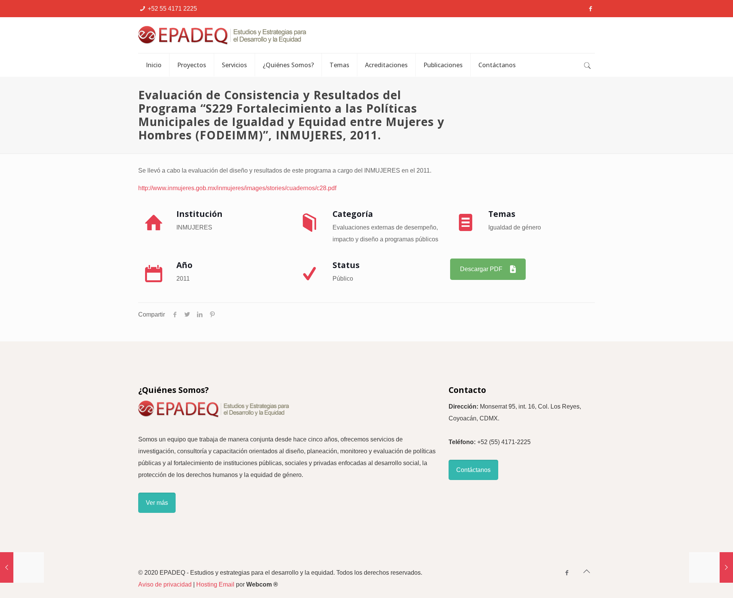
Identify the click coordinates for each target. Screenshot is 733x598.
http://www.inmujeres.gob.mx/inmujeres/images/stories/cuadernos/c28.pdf (237, 188)
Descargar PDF (481, 269)
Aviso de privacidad (165, 584)
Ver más (157, 502)
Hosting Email (215, 584)
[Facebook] (591, 8)
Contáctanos (473, 470)
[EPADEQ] (262, 35)
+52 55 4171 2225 (172, 8)
